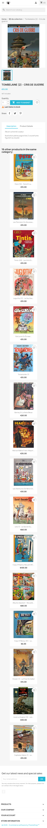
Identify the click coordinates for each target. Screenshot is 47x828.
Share (9, 113)
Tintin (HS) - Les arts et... (23, 260)
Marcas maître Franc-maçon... (23, 450)
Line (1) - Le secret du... (23, 527)
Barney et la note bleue (23, 412)
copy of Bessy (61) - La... (23, 641)
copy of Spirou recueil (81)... (23, 565)
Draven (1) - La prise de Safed (23, 679)
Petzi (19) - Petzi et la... (23, 184)
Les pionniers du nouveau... (23, 222)
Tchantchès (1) (23, 374)
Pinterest (20, 113)
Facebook (3, 791)
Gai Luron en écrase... (23, 336)
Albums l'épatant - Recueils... (23, 603)
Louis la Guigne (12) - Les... (23, 717)
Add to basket (21, 102)
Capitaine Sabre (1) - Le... (23, 755)
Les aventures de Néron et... (23, 489)
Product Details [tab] (26, 126)
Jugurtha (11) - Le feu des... (23, 298)
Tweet (15, 113)
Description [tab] (11, 126)
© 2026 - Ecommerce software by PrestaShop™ (20, 825)
